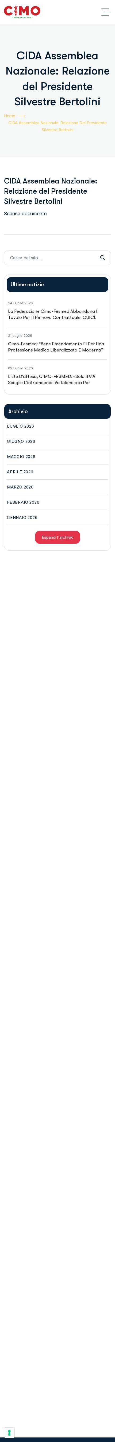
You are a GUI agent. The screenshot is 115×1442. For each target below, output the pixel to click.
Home (9, 115)
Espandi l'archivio (58, 537)
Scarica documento (25, 213)
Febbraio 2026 (23, 502)
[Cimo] (22, 12)
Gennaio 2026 (22, 517)
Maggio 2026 (21, 456)
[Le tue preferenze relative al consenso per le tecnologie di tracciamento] (9, 1433)
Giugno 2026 (21, 441)
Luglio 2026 (20, 426)
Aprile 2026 (20, 471)
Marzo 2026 (20, 487)
